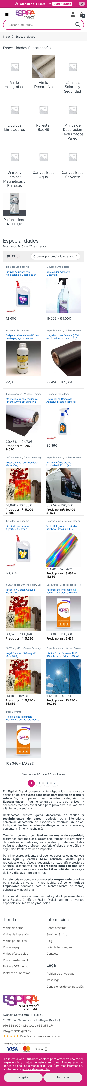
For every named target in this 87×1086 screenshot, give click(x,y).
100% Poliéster (14, 457)
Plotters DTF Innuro (15, 966)
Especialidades (55, 330)
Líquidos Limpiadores (17, 266)
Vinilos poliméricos (15, 941)
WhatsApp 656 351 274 (38, 1025)
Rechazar (63, 1077)
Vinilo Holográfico (74, 521)
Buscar (78, 24)
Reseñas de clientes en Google (31, 1036)
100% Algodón (13, 648)
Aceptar (23, 1077)
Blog (49, 941)
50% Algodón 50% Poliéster (21, 584)
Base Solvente (13, 711)
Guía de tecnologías (59, 947)
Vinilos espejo (11, 947)
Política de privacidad (61, 973)
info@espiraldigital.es (17, 1031)
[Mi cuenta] (73, 14)
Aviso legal (53, 980)
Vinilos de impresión (16, 934)
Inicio (6, 36)
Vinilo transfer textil (15, 960)
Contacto (52, 953)
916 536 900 (11, 1025)
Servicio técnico (57, 934)
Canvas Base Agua (34, 457)
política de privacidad (36, 1069)
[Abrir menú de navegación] (7, 14)
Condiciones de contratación (65, 986)
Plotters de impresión (16, 973)
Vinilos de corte (13, 928)
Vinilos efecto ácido (15, 953)
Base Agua (52, 584)
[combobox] (37, 24)
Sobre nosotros (56, 928)
